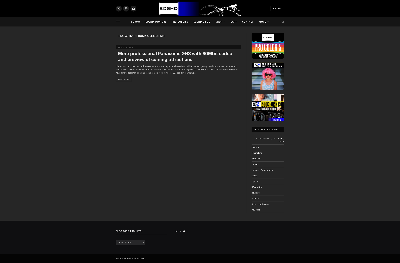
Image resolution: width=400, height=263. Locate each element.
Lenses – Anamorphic (262, 170)
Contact (248, 21)
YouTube (256, 209)
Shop (219, 21)
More (262, 21)
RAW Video (257, 187)
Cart (233, 21)
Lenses (255, 164)
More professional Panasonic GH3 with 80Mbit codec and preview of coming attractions (175, 56)
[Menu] (118, 21)
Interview (256, 158)
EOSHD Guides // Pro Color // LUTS (270, 140)
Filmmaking (257, 153)
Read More (124, 79)
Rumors (255, 198)
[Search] (282, 21)
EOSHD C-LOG (201, 21)
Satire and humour (261, 204)
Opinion (255, 181)
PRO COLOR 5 (180, 21)
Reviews (256, 192)
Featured (256, 147)
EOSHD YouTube (155, 21)
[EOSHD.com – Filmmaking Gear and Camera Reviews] (200, 8)
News (254, 175)
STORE (277, 8)
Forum (135, 21)
